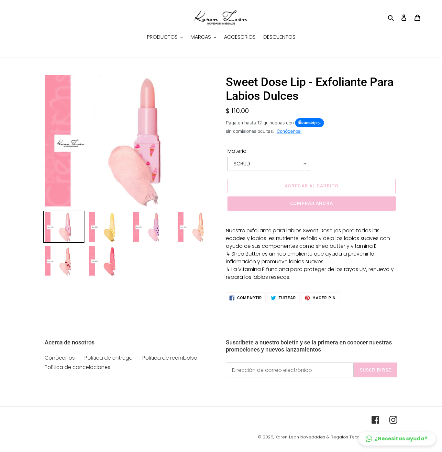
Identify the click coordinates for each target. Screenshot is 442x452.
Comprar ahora (311, 203)
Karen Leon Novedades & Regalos (311, 437)
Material (237, 151)
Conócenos (60, 358)
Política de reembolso (169, 358)
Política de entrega (108, 358)
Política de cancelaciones (77, 367)
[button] (397, 439)
